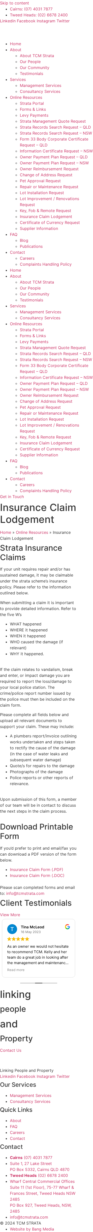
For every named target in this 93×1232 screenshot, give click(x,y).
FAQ (13, 234)
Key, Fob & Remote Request (45, 210)
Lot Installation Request (42, 192)
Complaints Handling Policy (46, 264)
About (15, 49)
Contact (17, 252)
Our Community (34, 67)
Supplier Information (39, 228)
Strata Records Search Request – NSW (56, 133)
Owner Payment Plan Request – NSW (54, 162)
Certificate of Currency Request (50, 222)
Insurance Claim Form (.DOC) (37, 875)
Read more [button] (50, 970)
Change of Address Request (46, 174)
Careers (27, 258)
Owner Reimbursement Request (49, 168)
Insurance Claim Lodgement (46, 216)
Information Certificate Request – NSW (56, 150)
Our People (30, 61)
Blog (24, 240)
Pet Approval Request (40, 180)
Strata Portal (32, 103)
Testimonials (31, 73)
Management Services (40, 85)
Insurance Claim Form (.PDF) (36, 869)
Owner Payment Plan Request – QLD (54, 156)
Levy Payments (34, 115)
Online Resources (26, 97)
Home (15, 43)
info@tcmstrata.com (25, 893)
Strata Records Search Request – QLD (55, 127)
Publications (31, 246)
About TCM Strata (37, 55)
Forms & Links (33, 109)
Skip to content (14, 2)
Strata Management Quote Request (53, 121)
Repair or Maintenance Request (49, 186)
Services (18, 79)
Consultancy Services (40, 91)
